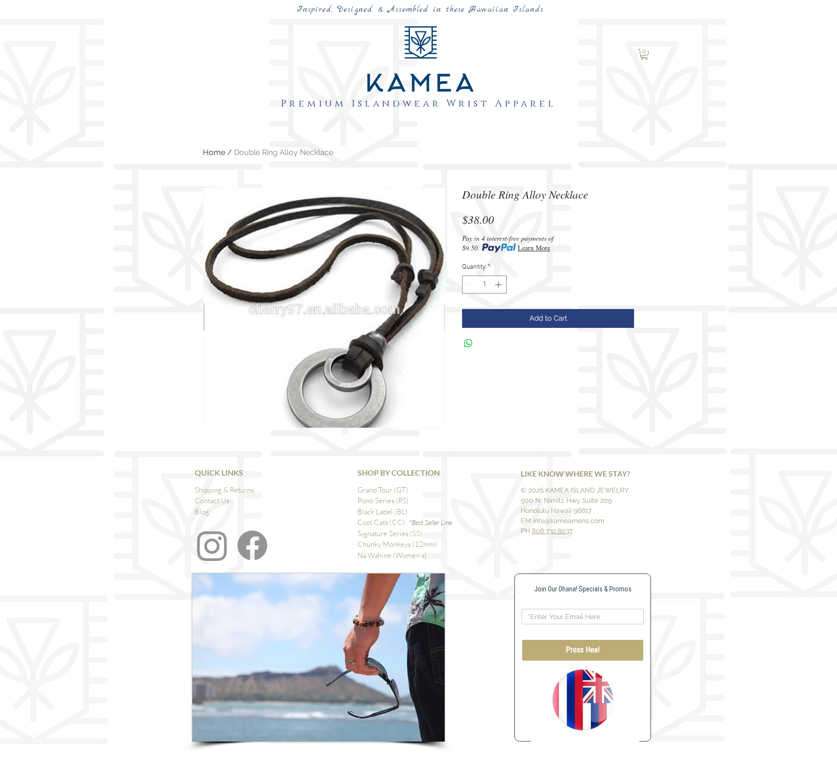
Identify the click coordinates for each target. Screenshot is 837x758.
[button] (644, 54)
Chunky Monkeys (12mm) (397, 544)
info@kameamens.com (568, 521)
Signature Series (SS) (389, 533)
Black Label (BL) (382, 511)
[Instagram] (212, 545)
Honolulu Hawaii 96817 (556, 510)
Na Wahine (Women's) (392, 555)
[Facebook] (252, 545)
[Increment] (499, 284)
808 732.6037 (552, 531)
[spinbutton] (484, 284)
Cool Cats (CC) (383, 522)
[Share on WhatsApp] (468, 343)
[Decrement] (470, 284)
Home (214, 152)
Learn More (534, 247)
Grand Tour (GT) (382, 490)
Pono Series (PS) (383, 500)
